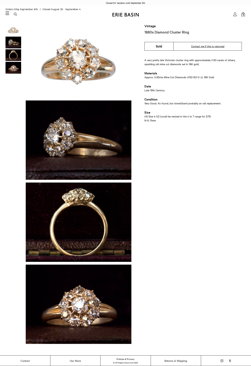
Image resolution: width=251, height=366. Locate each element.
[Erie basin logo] (125, 14)
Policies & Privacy (125, 358)
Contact (25, 361)
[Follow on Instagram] (221, 360)
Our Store (75, 361)
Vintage (150, 26)
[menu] (7, 13)
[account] (235, 14)
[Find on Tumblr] (230, 360)
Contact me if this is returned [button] (207, 46)
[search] (15, 14)
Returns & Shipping (175, 361)
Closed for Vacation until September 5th (125, 2)
